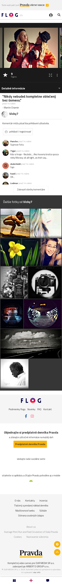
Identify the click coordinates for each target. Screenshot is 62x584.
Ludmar (14, 183)
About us (31, 526)
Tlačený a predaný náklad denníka (31, 505)
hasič (13, 173)
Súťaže (43, 510)
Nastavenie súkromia (37, 537)
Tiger (13, 151)
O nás (18, 500)
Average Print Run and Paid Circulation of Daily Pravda (31, 532)
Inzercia (43, 500)
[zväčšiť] (50, 75)
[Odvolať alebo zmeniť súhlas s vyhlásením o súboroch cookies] (57, 544)
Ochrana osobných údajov (31, 515)
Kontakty (30, 500)
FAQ (39, 409)
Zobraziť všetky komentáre (31, 189)
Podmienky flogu (17, 409)
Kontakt (47, 409)
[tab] (31, 87)
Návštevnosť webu (25, 510)
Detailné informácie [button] (13, 88)
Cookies (18, 537)
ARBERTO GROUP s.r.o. (37, 566)
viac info (36, 572)
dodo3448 (15, 164)
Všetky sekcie (37, 5)
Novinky (31, 409)
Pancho (14, 141)
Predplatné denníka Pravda (30, 444)
